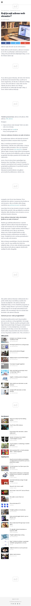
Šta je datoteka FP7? (15, 503)
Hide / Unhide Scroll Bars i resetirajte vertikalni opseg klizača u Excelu (19, 542)
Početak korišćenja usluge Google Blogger (18, 480)
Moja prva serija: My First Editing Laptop (18, 419)
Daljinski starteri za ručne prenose (18, 548)
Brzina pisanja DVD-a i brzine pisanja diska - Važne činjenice (19, 450)
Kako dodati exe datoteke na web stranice (18, 384)
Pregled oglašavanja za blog (17, 535)
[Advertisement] (15, 91)
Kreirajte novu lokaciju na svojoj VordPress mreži (18, 338)
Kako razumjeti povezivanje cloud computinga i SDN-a (18, 371)
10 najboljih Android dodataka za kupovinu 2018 (18, 530)
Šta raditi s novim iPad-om (17, 497)
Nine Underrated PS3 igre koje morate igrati (19, 523)
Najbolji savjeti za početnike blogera (19, 357)
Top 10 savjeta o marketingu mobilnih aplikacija (19, 444)
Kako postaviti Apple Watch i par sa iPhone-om (19, 517)
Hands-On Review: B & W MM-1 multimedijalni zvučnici (18, 437)
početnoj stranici (14, 205)
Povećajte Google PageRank (17, 364)
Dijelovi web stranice (15, 554)
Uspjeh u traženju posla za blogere (19, 377)
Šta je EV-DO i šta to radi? (16, 486)
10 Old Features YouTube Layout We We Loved (19, 467)
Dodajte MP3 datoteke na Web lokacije (18, 390)
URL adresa (9, 118)
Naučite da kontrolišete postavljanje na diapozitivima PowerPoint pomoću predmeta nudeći (19, 461)
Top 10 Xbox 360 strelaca (16, 425)
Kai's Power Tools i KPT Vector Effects (19, 490)
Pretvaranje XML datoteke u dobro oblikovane (19, 432)
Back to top (15, 599)
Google (14, 129)
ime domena (18, 149)
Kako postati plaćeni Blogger (17, 351)
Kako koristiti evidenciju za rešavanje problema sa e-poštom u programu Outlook (19, 474)
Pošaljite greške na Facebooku (18, 510)
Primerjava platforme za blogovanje (19, 344)
